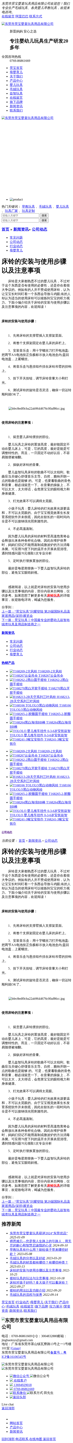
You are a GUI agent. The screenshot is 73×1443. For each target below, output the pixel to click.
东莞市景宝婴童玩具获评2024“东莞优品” (39, 1233)
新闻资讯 (16, 106)
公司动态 (39, 229)
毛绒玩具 (16, 89)
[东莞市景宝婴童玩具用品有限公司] (28, 24)
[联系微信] (18, 1393)
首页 (5, 229)
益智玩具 (16, 93)
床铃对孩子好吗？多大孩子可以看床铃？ (39, 1282)
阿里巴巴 (21, 16)
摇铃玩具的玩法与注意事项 (29, 1278)
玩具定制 (28, 211)
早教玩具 (28, 206)
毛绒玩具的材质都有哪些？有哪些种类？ (39, 1262)
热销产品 (8, 663)
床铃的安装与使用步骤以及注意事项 (36, 1270)
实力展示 (55, 1306)
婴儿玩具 (16, 85)
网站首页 (16, 1423)
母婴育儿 (16, 72)
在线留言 (8, 16)
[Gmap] (15, 1348)
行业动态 (16, 246)
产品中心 (16, 80)
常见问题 (16, 237)
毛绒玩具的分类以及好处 (27, 1258)
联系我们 (16, 110)
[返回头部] (18, 1397)
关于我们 (16, 76)
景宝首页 (16, 68)
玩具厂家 (11, 211)
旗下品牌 (16, 102)
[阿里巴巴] (20, 1376)
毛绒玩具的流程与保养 (26, 1294)
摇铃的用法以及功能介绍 (27, 1290)
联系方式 (35, 16)
